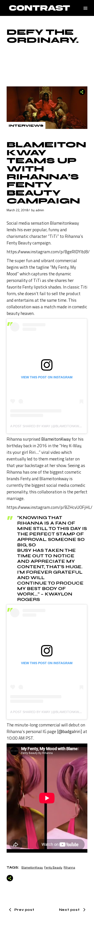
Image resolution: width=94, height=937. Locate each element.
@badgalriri (69, 731)
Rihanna (69, 867)
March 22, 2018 (17, 210)
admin (40, 210)
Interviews (26, 126)
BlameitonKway (56, 439)
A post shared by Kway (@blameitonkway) (47, 426)
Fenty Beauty (53, 867)
